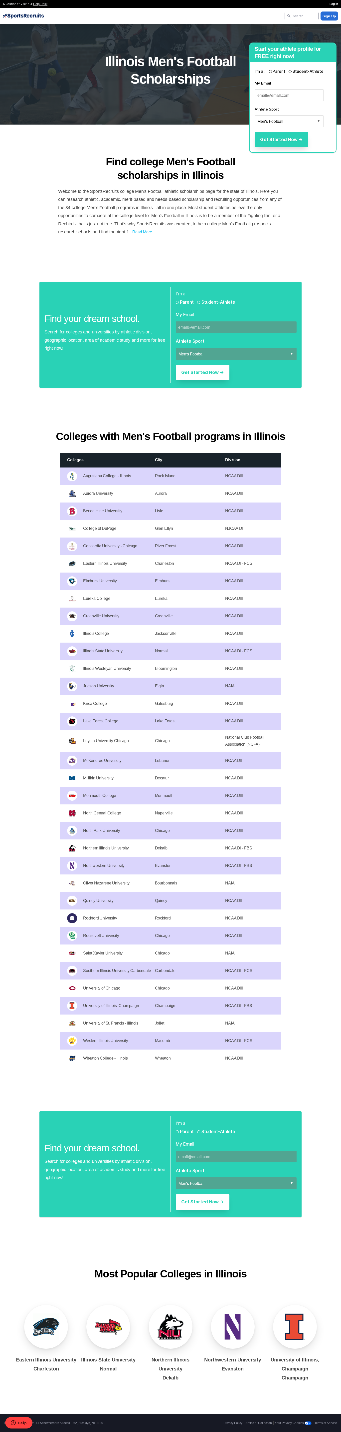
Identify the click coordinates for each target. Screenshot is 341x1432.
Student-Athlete (307, 71)
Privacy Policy (232, 1423)
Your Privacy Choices (290, 1423)
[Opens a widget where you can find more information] (18, 1423)
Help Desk (40, 4)
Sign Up (329, 16)
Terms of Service (326, 1423)
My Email (263, 83)
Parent (279, 71)
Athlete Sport (267, 109)
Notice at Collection (258, 1423)
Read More (142, 232)
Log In (334, 4)
